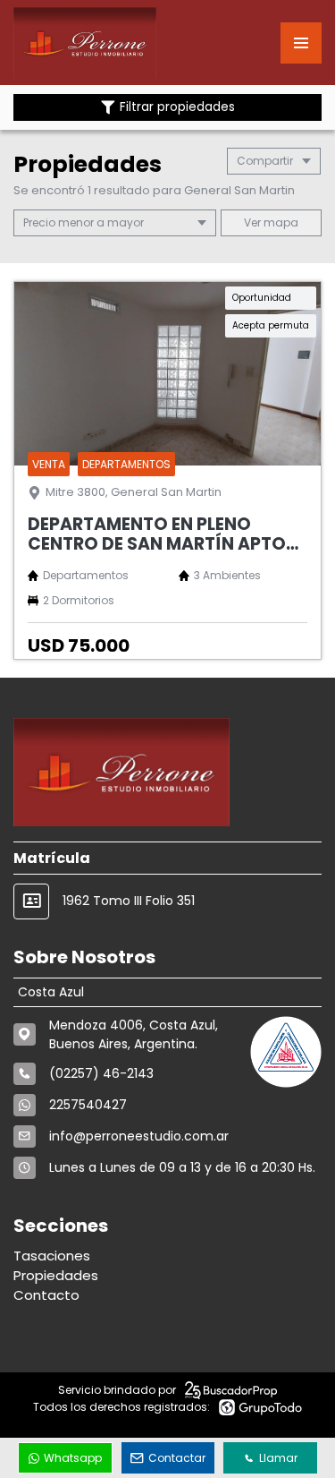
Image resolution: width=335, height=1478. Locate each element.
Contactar (176, 1457)
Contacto (46, 1295)
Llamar (278, 1457)
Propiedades (55, 1275)
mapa (279, 222)
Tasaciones (51, 1255)
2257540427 (88, 1105)
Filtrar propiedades (177, 106)
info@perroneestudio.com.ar (139, 1136)
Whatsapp (73, 1457)
